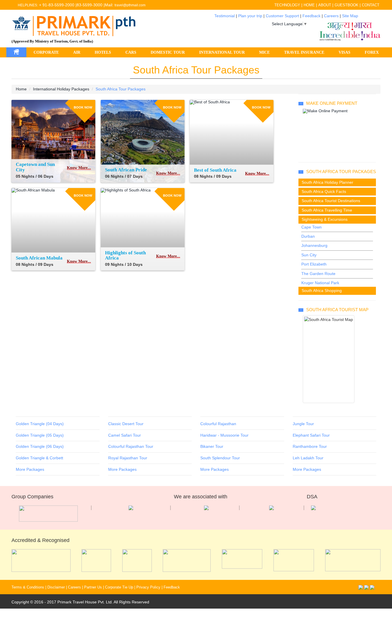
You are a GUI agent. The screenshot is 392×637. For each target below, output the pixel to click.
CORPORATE (46, 52)
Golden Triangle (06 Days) (40, 446)
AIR (76, 52)
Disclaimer (56, 587)
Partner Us (93, 587)
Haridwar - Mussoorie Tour (224, 435)
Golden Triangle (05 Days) (40, 435)
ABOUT (324, 5)
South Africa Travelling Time (327, 210)
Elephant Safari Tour (311, 435)
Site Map (350, 15)
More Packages (30, 469)
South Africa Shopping (322, 290)
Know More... (79, 168)
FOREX (372, 52)
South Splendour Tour (220, 458)
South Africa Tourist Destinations (331, 200)
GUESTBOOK (346, 5)
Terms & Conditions (27, 587)
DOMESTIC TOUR (168, 52)
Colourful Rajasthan (218, 423)
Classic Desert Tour (125, 423)
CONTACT (370, 5)
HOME (309, 5)
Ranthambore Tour (310, 446)
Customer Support (282, 15)
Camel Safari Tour (124, 435)
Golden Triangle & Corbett (39, 458)
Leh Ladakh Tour (308, 458)
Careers (331, 15)
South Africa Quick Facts (324, 191)
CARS (130, 52)
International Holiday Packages (61, 89)
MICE (264, 52)
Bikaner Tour (211, 446)
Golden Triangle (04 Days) (40, 423)
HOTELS (103, 52)
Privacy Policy (148, 587)
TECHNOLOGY (287, 5)
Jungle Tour (303, 423)
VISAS (344, 52)
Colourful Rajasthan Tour (130, 446)
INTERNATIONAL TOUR (222, 52)
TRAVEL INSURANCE (304, 52)
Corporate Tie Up (119, 587)
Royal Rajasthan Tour (127, 458)
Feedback (311, 15)
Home (21, 89)
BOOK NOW (83, 107)
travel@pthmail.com (130, 5)
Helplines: (28, 5)
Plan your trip (250, 15)
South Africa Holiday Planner (327, 182)
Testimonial (224, 15)
